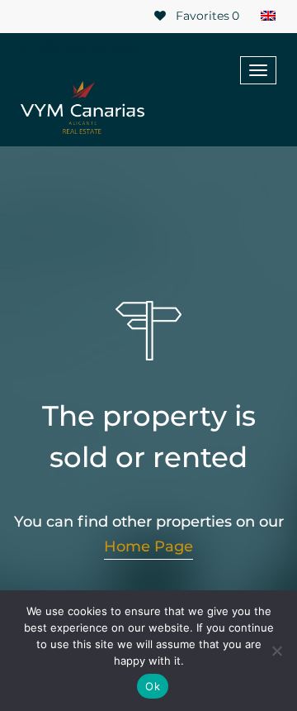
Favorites (205, 15)
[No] (276, 650)
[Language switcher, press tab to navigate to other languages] (268, 16)
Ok (152, 686)
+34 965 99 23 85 (88, 48)
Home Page (148, 546)
